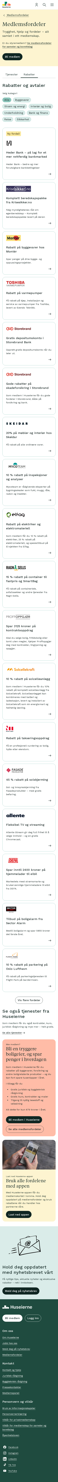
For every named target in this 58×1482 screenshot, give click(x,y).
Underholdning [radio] (13, 112)
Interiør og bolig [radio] (41, 106)
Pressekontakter (11, 1387)
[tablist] (29, 74)
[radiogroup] (29, 110)
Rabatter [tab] (29, 74)
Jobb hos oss (9, 1343)
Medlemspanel (10, 1393)
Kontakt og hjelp (11, 1370)
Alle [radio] (6, 99)
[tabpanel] (29, 543)
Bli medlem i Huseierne (24, 1119)
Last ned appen (18, 1214)
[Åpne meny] (52, 4)
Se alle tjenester (12, 1032)
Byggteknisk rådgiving (14, 1381)
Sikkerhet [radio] (23, 119)
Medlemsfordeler (17, 15)
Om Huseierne (10, 1337)
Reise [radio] (7, 119)
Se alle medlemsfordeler (24, 1129)
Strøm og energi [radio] (14, 106)
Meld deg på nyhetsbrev (21, 1290)
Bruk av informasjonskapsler (18, 1408)
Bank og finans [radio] (38, 112)
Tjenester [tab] (11, 74)
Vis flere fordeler (29, 1000)
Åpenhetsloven (10, 1435)
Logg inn (33, 1318)
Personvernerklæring (14, 1414)
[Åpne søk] (44, 4)
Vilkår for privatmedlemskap (18, 1419)
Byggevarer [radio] (22, 99)
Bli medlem (12, 56)
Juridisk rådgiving (12, 1375)
